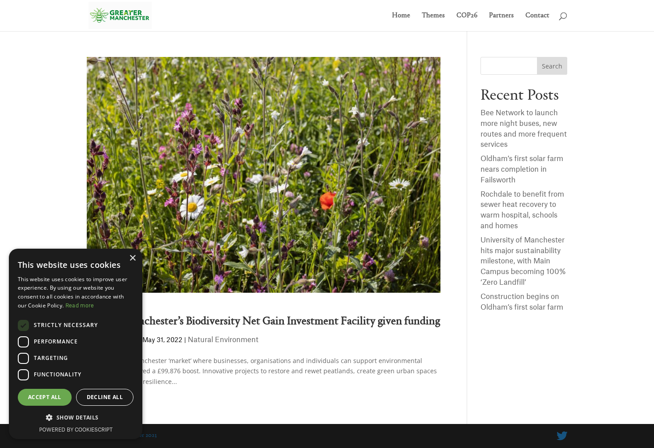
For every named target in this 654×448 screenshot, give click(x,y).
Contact (537, 15)
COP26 (466, 15)
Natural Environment (223, 339)
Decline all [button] (105, 397)
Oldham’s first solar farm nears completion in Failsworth (521, 169)
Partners (501, 15)
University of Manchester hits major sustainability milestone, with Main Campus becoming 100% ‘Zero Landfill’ (523, 261)
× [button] (132, 258)
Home (401, 15)
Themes (433, 15)
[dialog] (75, 344)
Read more (79, 305)
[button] (75, 418)
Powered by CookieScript (76, 430)
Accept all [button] (44, 397)
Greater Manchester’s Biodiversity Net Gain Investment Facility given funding (263, 321)
